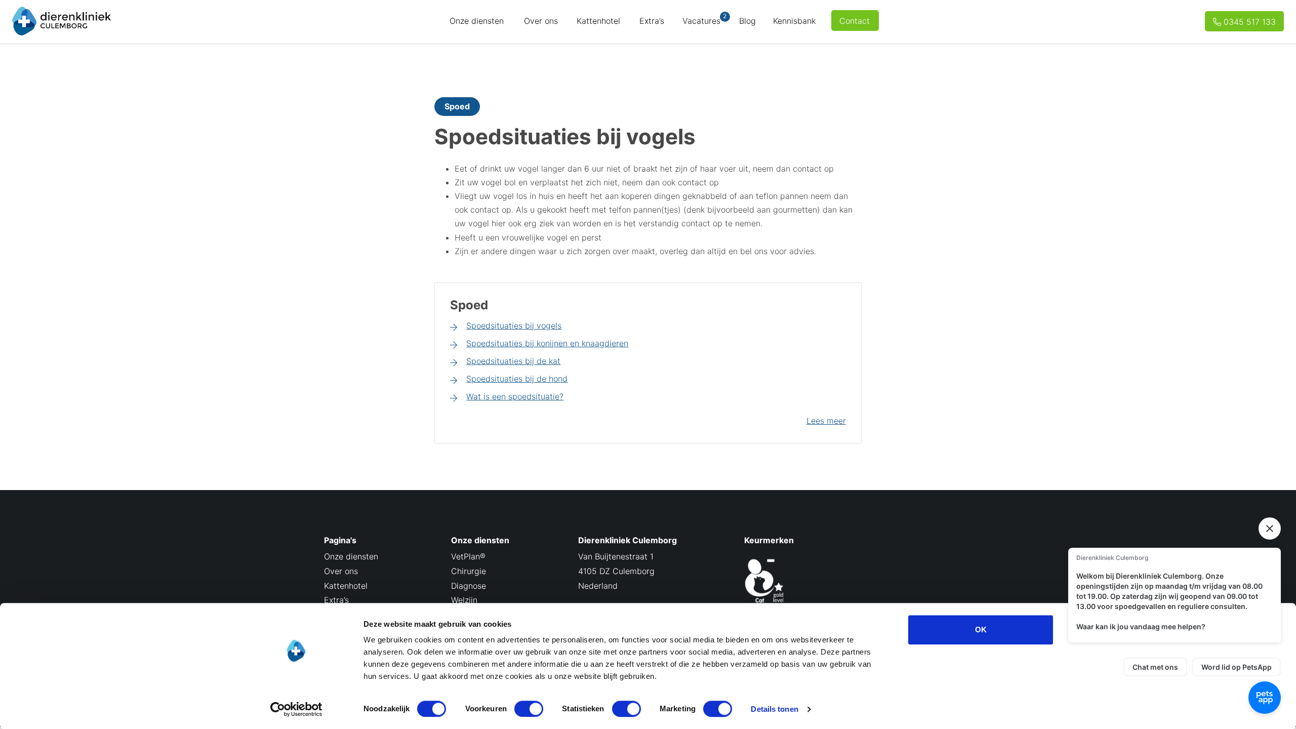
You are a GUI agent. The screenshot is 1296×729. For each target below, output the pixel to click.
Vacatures (704, 19)
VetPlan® (468, 556)
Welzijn (464, 600)
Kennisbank (794, 21)
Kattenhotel (598, 21)
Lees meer (826, 421)
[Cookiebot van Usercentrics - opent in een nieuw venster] (296, 709)
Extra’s (651, 21)
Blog (747, 21)
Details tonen (774, 709)
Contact (854, 21)
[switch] (528, 709)
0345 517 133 (1250, 22)
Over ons (541, 21)
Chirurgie (468, 571)
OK (981, 629)
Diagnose (468, 586)
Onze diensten (477, 21)
